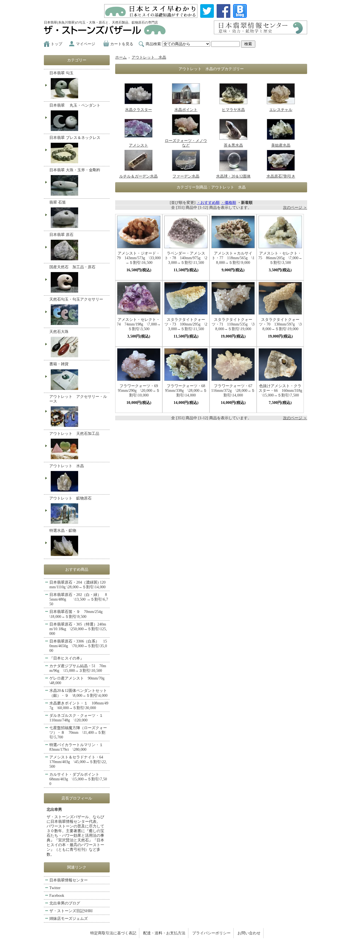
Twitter (55, 888)
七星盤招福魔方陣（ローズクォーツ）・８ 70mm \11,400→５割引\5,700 (78, 732)
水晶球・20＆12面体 (233, 176)
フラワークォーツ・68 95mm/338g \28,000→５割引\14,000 (186, 390)
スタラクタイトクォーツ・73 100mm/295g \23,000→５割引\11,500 (186, 324)
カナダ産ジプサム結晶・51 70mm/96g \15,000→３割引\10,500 (77, 668)
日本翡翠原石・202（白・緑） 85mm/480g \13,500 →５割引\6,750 (78, 599)
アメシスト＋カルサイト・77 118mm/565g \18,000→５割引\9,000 (233, 258)
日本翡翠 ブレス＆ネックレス (74, 138)
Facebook (56, 896)
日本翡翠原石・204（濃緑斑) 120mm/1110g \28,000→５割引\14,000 (77, 584)
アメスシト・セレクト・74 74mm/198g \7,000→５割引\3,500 (139, 324)
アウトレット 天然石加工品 (74, 434)
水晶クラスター (138, 110)
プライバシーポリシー (211, 933)
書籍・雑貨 (59, 364)
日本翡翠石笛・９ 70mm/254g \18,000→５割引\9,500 (77, 614)
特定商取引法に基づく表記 (113, 933)
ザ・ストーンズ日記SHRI (71, 911)
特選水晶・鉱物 (62, 531)
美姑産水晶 (280, 145)
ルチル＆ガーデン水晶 (138, 176)
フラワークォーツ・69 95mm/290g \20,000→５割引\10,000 (139, 390)
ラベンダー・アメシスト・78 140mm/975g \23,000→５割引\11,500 (186, 258)
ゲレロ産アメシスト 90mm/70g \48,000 (78, 680)
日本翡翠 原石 (61, 235)
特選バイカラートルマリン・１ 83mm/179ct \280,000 (78, 747)
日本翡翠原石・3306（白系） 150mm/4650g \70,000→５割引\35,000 (78, 646)
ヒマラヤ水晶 (233, 110)
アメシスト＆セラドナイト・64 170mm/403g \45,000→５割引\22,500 (78, 762)
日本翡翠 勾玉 (61, 73)
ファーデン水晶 (185, 176)
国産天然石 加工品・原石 (72, 267)
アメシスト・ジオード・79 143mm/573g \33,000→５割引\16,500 (139, 258)
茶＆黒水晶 (233, 145)
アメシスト (138, 145)
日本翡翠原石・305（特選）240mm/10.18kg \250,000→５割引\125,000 (78, 629)
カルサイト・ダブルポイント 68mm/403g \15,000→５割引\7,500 (78, 779)
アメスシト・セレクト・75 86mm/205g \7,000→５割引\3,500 (280, 258)
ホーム (121, 57)
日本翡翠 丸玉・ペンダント (74, 105)
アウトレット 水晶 (149, 57)
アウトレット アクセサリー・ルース (78, 399)
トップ (56, 44)
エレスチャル (280, 110)
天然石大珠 (59, 332)
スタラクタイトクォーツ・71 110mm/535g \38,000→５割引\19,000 (233, 324)
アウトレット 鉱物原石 (70, 498)
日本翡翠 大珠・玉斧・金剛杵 (74, 170)
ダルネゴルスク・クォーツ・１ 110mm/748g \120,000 (78, 717)
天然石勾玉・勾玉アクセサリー (76, 299)
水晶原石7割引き (281, 176)
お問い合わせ (249, 933)
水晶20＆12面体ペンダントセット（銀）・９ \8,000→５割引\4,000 (78, 693)
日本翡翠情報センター (68, 880)
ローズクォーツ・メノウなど (186, 143)
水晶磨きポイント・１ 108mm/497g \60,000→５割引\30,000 (78, 705)
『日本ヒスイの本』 (66, 658)
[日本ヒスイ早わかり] (150, 15)
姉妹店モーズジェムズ (68, 919)
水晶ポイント (185, 110)
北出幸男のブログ (64, 903)
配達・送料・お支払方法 (164, 933)
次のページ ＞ (295, 207)
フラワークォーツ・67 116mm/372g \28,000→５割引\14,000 (233, 390)
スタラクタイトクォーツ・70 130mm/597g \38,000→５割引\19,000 (280, 324)
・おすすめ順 (208, 203)
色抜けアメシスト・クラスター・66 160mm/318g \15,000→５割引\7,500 (280, 390)
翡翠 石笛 (57, 202)
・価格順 (228, 203)
